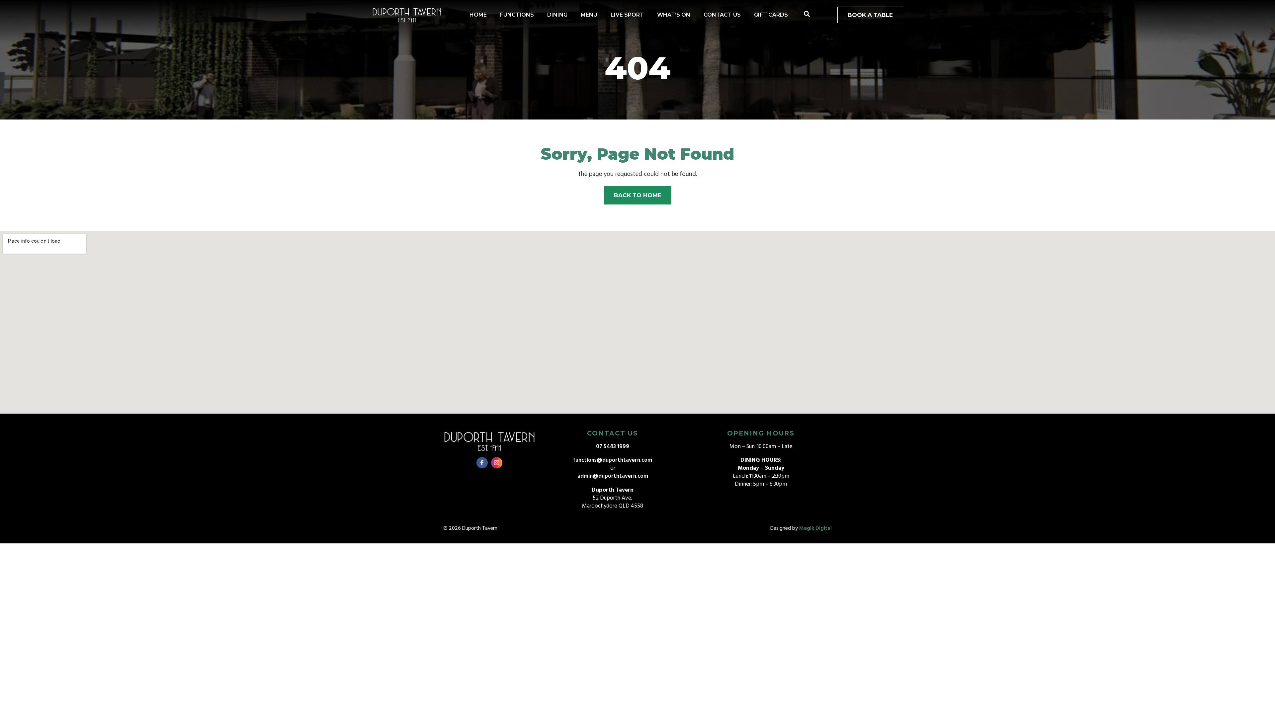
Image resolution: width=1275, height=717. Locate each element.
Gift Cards (771, 15)
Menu (589, 15)
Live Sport (627, 15)
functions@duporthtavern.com (612, 460)
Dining (557, 15)
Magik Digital (815, 528)
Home (478, 15)
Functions (517, 15)
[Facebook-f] (482, 462)
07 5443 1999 (612, 446)
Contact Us (722, 15)
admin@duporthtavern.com (612, 476)
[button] (806, 14)
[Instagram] (496, 462)
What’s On (673, 15)
